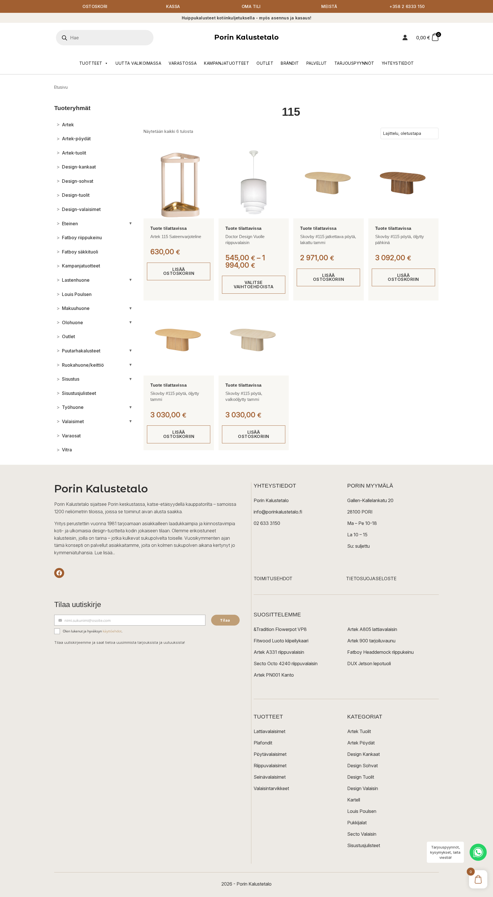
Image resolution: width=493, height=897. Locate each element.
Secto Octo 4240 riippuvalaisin (286, 663)
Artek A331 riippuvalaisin (279, 652)
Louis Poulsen (361, 811)
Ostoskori (95, 6)
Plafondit (263, 743)
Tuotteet (90, 63)
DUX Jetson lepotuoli (369, 663)
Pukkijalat (357, 822)
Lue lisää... (104, 552)
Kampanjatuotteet (226, 63)
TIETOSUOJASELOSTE (371, 578)
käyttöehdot (112, 631)
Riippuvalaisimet (270, 765)
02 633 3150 (267, 523)
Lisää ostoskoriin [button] (179, 271)
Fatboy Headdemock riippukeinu (380, 652)
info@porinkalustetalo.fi (278, 512)
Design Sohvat (362, 765)
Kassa (173, 6)
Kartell (353, 800)
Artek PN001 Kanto (274, 675)
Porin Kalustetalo (246, 37)
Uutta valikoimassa (138, 63)
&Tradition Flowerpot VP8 (280, 629)
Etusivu (61, 87)
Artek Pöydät (361, 743)
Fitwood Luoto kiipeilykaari (281, 641)
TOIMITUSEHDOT (273, 578)
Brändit (290, 63)
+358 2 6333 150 (407, 6)
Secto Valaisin (361, 834)
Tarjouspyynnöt (354, 63)
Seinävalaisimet (270, 777)
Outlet (264, 63)
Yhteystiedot (398, 63)
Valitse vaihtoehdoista (253, 284)
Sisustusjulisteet (363, 845)
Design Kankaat (363, 754)
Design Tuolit (360, 777)
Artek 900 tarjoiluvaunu (371, 641)
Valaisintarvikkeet (271, 788)
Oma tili (251, 6)
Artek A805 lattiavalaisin (372, 629)
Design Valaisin (362, 788)
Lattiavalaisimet (269, 731)
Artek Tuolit (359, 731)
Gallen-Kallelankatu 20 (370, 500)
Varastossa (183, 63)
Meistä (329, 6)
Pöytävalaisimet (270, 754)
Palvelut (316, 63)
